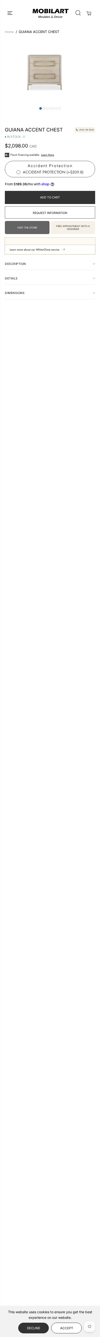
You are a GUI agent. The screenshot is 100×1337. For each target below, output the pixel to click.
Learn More (47, 155)
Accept (66, 1328)
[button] (10, 13)
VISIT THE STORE (27, 227)
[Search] (78, 12)
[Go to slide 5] (53, 108)
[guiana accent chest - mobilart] (45, 71)
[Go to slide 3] (47, 108)
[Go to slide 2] (43, 108)
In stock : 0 (16, 137)
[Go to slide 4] (50, 108)
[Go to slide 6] (56, 108)
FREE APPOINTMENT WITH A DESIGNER (73, 227)
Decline (33, 1328)
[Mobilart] (50, 13)
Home (9, 32)
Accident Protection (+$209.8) (53, 172)
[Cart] (88, 13)
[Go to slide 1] (40, 108)
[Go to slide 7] (59, 108)
